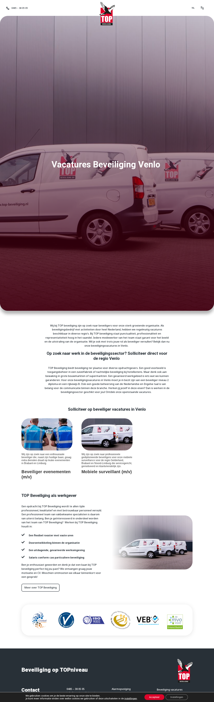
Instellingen (176, 697)
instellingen (130, 698)
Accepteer (154, 697)
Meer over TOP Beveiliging (40, 587)
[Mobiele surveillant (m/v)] (107, 434)
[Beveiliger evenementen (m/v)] (47, 434)
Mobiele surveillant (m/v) (106, 471)
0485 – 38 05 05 (19, 7)
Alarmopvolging (121, 689)
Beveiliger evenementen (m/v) (46, 474)
